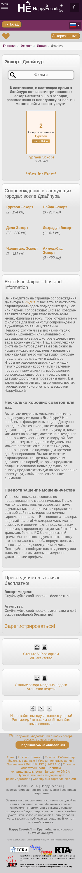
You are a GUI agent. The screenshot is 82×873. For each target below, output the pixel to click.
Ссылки (50, 757)
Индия (42, 45)
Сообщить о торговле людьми (54, 778)
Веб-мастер (66, 757)
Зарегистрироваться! (30, 626)
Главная (9, 45)
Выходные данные (21, 760)
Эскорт (26, 45)
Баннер (36, 757)
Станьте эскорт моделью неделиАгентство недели (41, 687)
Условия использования (55, 760)
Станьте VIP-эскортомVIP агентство (41, 656)
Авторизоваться (65, 36)
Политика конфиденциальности (36, 769)
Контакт (23, 757)
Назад (13, 24)
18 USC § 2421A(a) (46, 764)
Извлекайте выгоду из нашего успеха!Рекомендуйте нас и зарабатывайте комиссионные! (41, 719)
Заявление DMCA (57, 771)
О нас (11, 757)
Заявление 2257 (19, 764)
